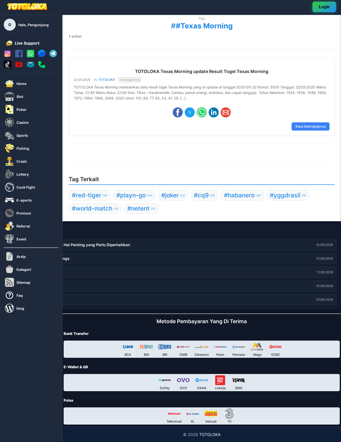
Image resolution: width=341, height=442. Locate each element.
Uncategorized (129, 79)
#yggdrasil (288, 195)
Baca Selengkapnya (311, 126)
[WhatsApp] (30, 55)
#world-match (95, 208)
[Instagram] (7, 55)
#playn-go (134, 195)
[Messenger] (41, 55)
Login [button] (324, 6)
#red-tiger (89, 195)
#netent (141, 208)
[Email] (30, 66)
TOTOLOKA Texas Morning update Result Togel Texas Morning (201, 71)
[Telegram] (53, 55)
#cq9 (204, 195)
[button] (178, 112)
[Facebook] (19, 55)
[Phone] (41, 66)
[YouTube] (19, 66)
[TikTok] (7, 66)
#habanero (242, 195)
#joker (173, 195)
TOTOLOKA (106, 79)
